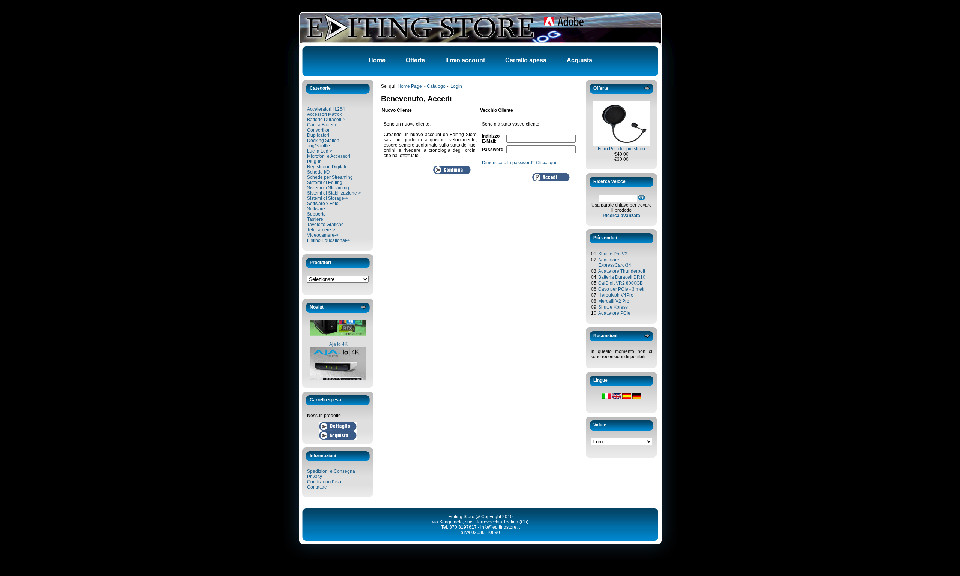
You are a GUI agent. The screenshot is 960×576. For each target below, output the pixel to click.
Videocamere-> (323, 235)
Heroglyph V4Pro (615, 295)
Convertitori (319, 130)
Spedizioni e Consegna (331, 471)
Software (316, 209)
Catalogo (436, 86)
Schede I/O (318, 172)
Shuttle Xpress (613, 307)
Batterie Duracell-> (326, 119)
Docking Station (323, 140)
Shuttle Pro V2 (612, 253)
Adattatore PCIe (614, 313)
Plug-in (314, 161)
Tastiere (315, 219)
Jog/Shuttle (318, 145)
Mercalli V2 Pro (613, 301)
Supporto (316, 214)
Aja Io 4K (338, 338)
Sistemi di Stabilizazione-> (334, 193)
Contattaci (317, 487)
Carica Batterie (322, 125)
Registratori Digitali (326, 167)
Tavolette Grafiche (325, 224)
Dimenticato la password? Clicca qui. (519, 162)
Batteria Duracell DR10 (621, 277)
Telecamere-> (321, 229)
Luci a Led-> (320, 151)
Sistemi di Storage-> (327, 198)
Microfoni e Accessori (328, 156)
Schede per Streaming (330, 177)
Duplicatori (318, 135)
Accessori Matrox (324, 114)
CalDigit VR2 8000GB (620, 283)
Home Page (410, 86)
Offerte (415, 60)
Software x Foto (323, 203)
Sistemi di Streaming (328, 187)
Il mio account (465, 60)
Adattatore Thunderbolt (621, 271)
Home (377, 60)
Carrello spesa (525, 60)
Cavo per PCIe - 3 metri (622, 289)
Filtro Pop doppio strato (621, 149)
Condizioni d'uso (324, 481)
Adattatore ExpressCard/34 (614, 262)
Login (456, 86)
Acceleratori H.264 (326, 109)
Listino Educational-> (328, 240)
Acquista (579, 60)
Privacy (314, 476)
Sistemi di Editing (324, 182)
